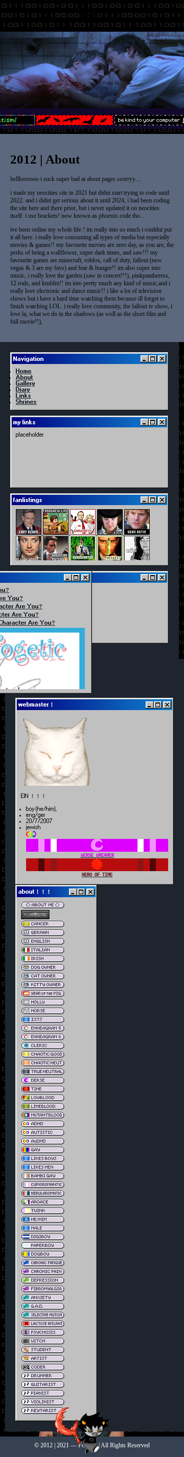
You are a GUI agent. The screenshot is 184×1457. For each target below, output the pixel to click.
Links (23, 396)
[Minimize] (145, 358)
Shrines (26, 402)
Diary (23, 389)
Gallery (25, 383)
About (24, 377)
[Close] (162, 358)
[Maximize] (153, 358)
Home (24, 371)
